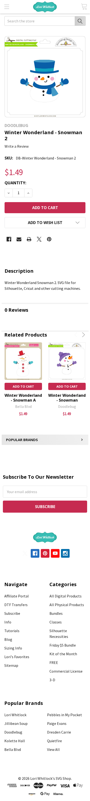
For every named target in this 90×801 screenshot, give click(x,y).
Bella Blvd (12, 749)
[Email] (19, 239)
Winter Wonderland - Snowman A (23, 398)
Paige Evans (56, 723)
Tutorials (11, 630)
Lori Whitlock (15, 714)
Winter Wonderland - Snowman (67, 398)
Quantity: (15, 182)
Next (83, 335)
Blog (8, 639)
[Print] (29, 239)
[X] (39, 239)
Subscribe (12, 613)
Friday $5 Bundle (62, 645)
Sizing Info (13, 648)
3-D (52, 679)
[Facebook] (9, 239)
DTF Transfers (16, 604)
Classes (55, 622)
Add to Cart (23, 386)
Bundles (56, 613)
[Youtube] (55, 553)
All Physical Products (66, 604)
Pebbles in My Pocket (64, 714)
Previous (77, 335)
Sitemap (11, 665)
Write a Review (17, 146)
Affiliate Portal (16, 596)
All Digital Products (65, 596)
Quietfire (54, 740)
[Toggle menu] (6, 6)
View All (53, 749)
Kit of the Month (63, 653)
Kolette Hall (14, 740)
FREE (53, 662)
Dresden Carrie (59, 732)
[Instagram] (65, 553)
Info (7, 622)
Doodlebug (13, 732)
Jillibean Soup (16, 723)
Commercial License (66, 671)
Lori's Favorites (16, 656)
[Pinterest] (49, 239)
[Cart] (84, 6)
